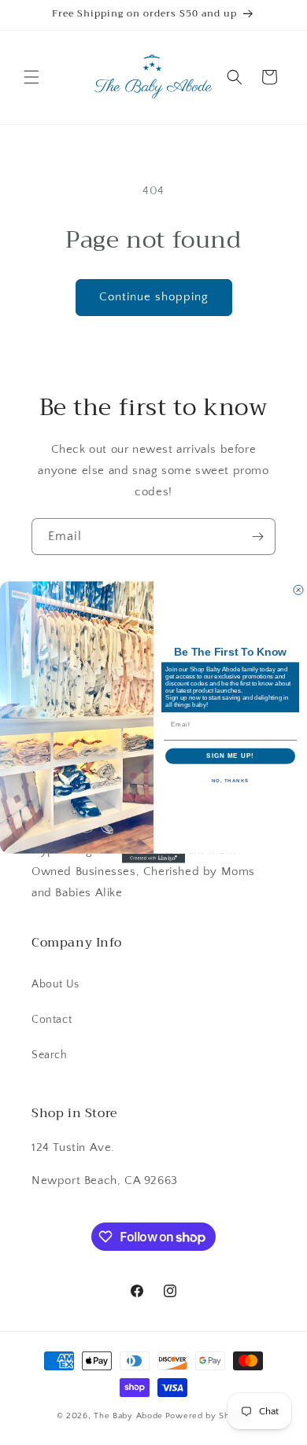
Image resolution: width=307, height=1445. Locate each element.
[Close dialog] (298, 590)
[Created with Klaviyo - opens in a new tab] (153, 858)
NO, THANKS (231, 781)
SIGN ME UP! (230, 756)
